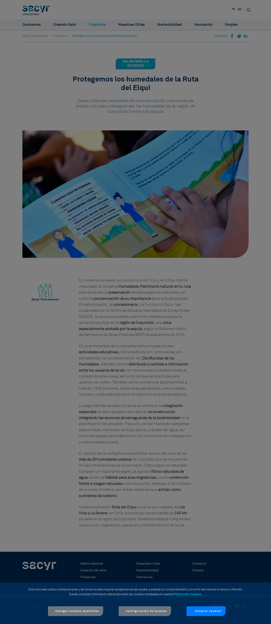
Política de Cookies (187, 594)
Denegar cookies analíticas (77, 611)
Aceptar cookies (208, 611)
